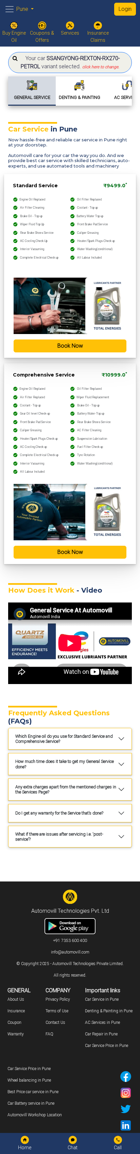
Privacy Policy (58, 999)
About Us (15, 999)
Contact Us (55, 1022)
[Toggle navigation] (9, 9)
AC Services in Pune (102, 1022)
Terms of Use (57, 1011)
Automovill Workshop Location (34, 1115)
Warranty (15, 1034)
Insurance (16, 1011)
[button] (70, 62)
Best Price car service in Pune (32, 1091)
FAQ (49, 1034)
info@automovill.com (70, 952)
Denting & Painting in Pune (109, 1011)
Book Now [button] (70, 346)
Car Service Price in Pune (106, 1045)
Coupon (14, 1022)
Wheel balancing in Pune (29, 1080)
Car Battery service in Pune (30, 1103)
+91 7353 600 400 (70, 940)
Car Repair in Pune (101, 1034)
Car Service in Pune (102, 999)
